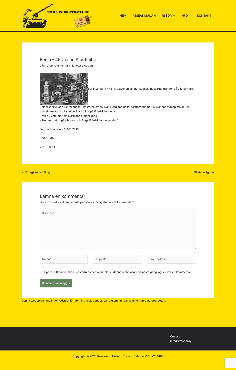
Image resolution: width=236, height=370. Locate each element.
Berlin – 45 (47, 138)
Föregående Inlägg (36, 172)
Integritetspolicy (181, 341)
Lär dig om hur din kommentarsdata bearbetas (134, 300)
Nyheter (76, 65)
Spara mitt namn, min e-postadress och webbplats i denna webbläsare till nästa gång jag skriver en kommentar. (118, 272)
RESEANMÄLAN (144, 15)
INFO (184, 15)
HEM (123, 15)
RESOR (167, 15)
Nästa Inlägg (204, 172)
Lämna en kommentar (54, 65)
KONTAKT (204, 15)
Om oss (175, 336)
